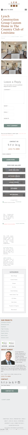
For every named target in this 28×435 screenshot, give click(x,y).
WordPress (2, 430)
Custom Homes (14, 279)
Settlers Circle (8, 247)
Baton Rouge (14, 275)
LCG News (14, 298)
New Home (14, 302)
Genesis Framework (21, 429)
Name (6, 106)
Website (6, 118)
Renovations (14, 309)
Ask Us (11, 421)
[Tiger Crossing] (9, 229)
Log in (7, 430)
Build (11, 418)
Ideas (23, 418)
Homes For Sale (19, 423)
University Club (5, 324)
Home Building (14, 290)
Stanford (18, 201)
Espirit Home (4, 333)
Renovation (17, 418)
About (6, 421)
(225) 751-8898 (8, 9)
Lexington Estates (6, 322)
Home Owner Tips (14, 294)
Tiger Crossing (20, 223)
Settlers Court (5, 337)
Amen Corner (7, 258)
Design (14, 283)
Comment (7, 89)
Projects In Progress (14, 305)
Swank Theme (12, 429)
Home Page (6, 418)
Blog (15, 421)
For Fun (14, 287)
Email (6, 112)
